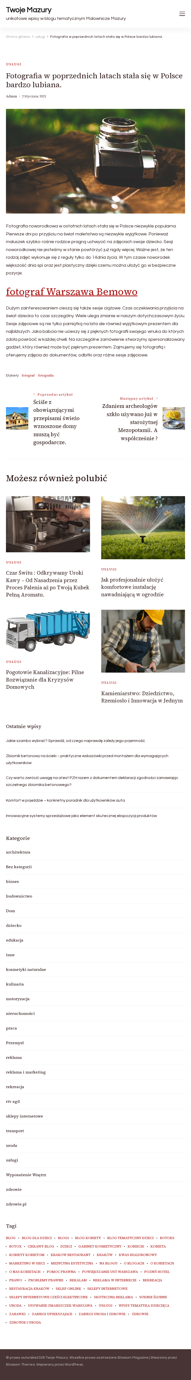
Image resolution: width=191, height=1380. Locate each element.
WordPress (74, 1364)
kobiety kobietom (27, 1255)
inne (10, 954)
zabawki (17, 1314)
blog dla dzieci (37, 1238)
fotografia (45, 375)
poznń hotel (157, 1272)
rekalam (78, 1280)
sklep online (68, 1289)
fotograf (28, 375)
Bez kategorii (19, 866)
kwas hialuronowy (138, 1255)
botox (15, 1246)
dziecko (13, 925)
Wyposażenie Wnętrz (26, 1174)
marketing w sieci (27, 1263)
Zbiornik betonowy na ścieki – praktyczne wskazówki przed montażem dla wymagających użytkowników (87, 759)
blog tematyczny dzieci (130, 1238)
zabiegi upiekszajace (52, 1314)
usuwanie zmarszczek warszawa (60, 1305)
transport (15, 1130)
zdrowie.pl (16, 1204)
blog (11, 1238)
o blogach (134, 1263)
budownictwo (19, 896)
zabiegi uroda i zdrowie (102, 1314)
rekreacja (15, 1086)
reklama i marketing (26, 1072)
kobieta (158, 1246)
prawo (15, 1280)
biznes (12, 881)
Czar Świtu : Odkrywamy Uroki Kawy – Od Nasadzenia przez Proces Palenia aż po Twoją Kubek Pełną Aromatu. (47, 583)
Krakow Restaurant (71, 1255)
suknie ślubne (153, 1297)
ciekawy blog (41, 1246)
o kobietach (162, 1263)
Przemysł (15, 1042)
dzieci (66, 1246)
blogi (63, 1238)
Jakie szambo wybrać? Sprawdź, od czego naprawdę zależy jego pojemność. (76, 741)
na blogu (108, 1263)
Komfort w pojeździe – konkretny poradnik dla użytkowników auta (65, 800)
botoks (167, 1238)
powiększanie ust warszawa (110, 1272)
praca (11, 1028)
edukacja (14, 940)
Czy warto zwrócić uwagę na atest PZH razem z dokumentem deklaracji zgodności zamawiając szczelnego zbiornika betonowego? (92, 781)
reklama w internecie (115, 1280)
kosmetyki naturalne (26, 969)
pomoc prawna (61, 1272)
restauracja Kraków (29, 1289)
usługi (14, 64)
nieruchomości (20, 1013)
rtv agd (13, 1101)
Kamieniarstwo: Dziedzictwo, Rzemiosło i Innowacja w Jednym (142, 697)
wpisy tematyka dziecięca (144, 1305)
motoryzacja (18, 998)
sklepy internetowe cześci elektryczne (48, 1297)
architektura (18, 852)
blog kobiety (88, 1238)
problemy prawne (45, 1280)
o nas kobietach (25, 1272)
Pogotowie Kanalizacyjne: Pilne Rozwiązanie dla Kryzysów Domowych (45, 679)
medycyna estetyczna (72, 1263)
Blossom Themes (20, 1364)
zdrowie (14, 1189)
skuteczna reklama (113, 1297)
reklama (14, 1057)
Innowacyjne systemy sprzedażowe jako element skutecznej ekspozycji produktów (81, 816)
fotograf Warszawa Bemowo (72, 291)
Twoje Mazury (28, 10)
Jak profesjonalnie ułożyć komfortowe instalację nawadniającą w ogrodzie (132, 587)
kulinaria (15, 984)
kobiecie (136, 1246)
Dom (10, 910)
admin (11, 96)
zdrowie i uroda (25, 1322)
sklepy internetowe (24, 1116)
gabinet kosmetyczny (99, 1246)
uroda (11, 1145)
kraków (105, 1255)
